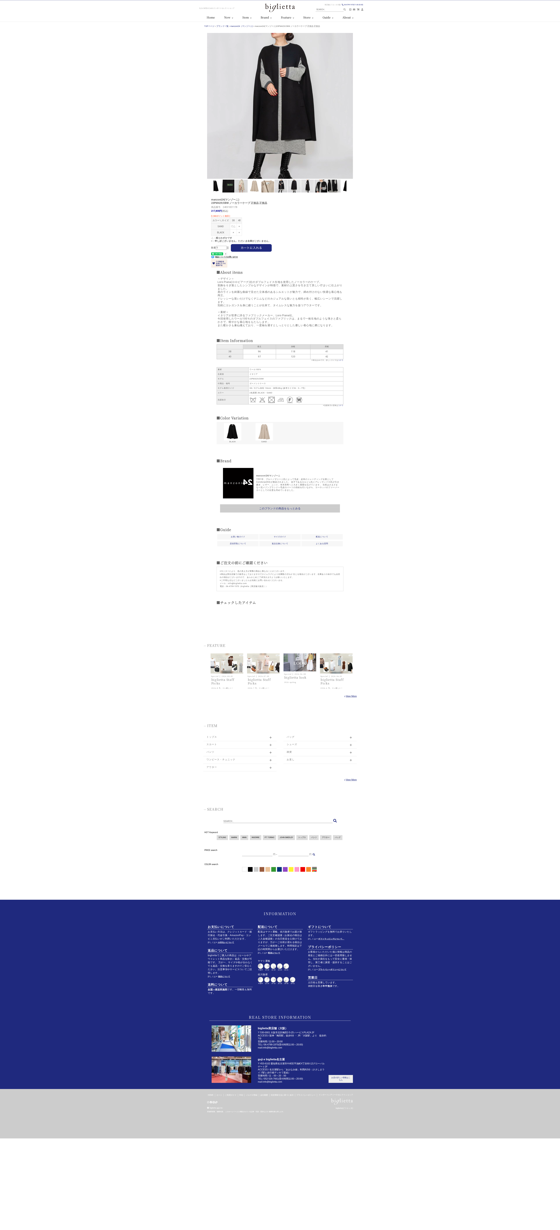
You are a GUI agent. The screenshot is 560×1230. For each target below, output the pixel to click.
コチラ (340, 360)
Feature (287, 17)
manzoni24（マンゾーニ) (241, 26)
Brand (265, 17)
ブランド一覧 (222, 26)
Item (246, 17)
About (347, 17)
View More (351, 696)
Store (307, 17)
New (228, 17)
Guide (327, 17)
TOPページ (209, 26)
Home (211, 17)
